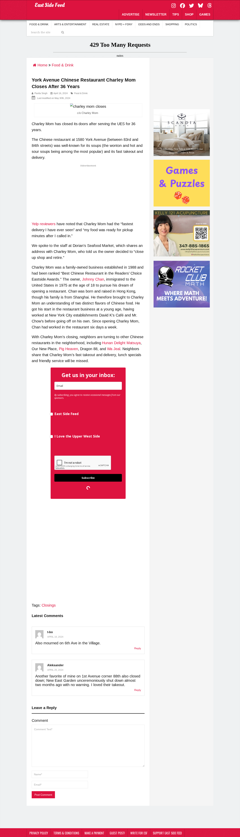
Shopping (172, 24)
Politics (191, 24)
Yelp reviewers (44, 224)
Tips (175, 14)
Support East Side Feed (167, 833)
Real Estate (100, 24)
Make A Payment (94, 833)
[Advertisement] (88, 191)
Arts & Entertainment (70, 24)
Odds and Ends (149, 24)
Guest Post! (117, 833)
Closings (49, 605)
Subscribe (88, 478)
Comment (40, 720)
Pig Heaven (68, 349)
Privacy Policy (38, 833)
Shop (189, 14)
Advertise (131, 14)
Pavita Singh (40, 93)
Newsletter (155, 14)
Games (204, 14)
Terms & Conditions (66, 833)
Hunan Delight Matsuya (121, 343)
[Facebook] (183, 5)
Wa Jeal (113, 349)
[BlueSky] (201, 5)
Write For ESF (138, 833)
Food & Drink (38, 24)
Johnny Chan (93, 279)
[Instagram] (174, 5)
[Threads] (209, 5)
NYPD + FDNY (123, 24)
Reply (137, 648)
